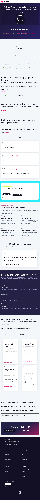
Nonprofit (23, 474)
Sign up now (8, 484)
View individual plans (10, 430)
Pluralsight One (24, 459)
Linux (25, 370)
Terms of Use (14, 496)
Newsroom (6, 471)
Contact (6, 452)
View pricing (3, 110)
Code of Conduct (25, 496)
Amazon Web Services (8, 345)
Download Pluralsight (8, 459)
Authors (23, 461)
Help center (7, 454)
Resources (6, 473)
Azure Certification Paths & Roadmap (11, 444)
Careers (6, 469)
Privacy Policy (19, 496)
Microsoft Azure (28, 344)
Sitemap (6, 457)
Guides (23, 452)
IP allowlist (6, 456)
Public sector (24, 476)
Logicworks (6, 132)
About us (6, 468)
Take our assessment (17, 194)
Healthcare (23, 471)
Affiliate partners (24, 457)
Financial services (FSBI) (26, 469)
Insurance (23, 473)
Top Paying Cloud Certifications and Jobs (12, 441)
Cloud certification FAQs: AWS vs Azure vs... (12, 442)
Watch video (20, 20)
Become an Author (25, 454)
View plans (6, 461)
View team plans (26, 430)
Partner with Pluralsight (26, 456)
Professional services (8, 462)
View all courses (4, 330)
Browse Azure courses (27, 361)
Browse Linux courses (27, 388)
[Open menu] (38, 1)
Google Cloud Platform (9, 371)
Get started (20, 15)
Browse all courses (20, 31)
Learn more (6, 194)
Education (23, 468)
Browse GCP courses (8, 386)
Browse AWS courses (8, 362)
